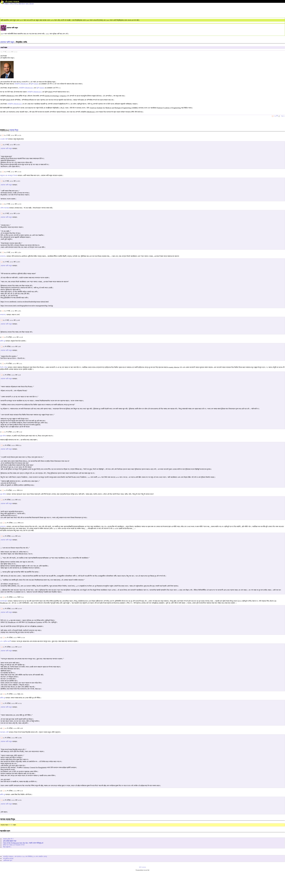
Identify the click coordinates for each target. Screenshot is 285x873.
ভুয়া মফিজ (3, 436)
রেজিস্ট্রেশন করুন (23, 4)
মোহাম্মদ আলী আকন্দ (7, 42)
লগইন (15, 4)
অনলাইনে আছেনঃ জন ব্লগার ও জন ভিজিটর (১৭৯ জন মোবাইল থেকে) (25, 856)
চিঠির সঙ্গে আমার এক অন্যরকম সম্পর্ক (13, 845)
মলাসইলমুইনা (4, 601)
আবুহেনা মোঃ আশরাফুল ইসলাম (8, 175)
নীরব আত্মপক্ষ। (7, 847)
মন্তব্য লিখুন (13, 130)
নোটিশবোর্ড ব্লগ (7, 860)
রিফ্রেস (32, 4)
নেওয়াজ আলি (4, 139)
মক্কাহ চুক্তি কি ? (8, 839)
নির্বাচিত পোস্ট (8, 4)
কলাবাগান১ (3, 256)
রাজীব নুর (2, 341)
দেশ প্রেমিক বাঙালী (5, 641)
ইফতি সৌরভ (3, 367)
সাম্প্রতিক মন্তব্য (8, 858)
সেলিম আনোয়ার (4, 208)
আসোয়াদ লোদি (4, 732)
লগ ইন (11, 825)
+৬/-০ (283, 116)
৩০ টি (276, 116)
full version (142, 867)
